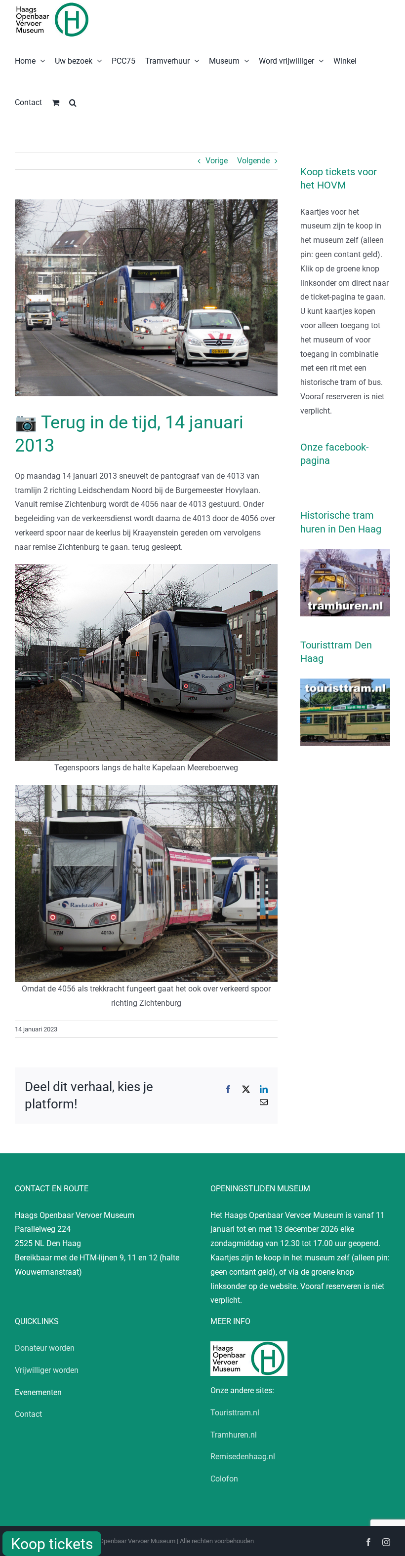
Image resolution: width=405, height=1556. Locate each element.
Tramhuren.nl (233, 1435)
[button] (73, 101)
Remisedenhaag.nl (242, 1456)
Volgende (253, 160)
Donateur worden (45, 1348)
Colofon (224, 1478)
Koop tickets (52, 1544)
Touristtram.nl (234, 1412)
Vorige (216, 160)
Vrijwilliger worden (47, 1370)
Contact (28, 1414)
